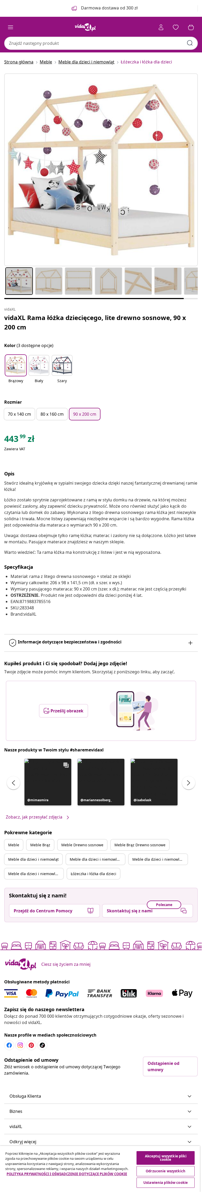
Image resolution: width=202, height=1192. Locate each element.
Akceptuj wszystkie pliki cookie (165, 1158)
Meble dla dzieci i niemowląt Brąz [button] (97, 859)
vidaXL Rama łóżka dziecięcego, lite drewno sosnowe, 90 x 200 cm (95, 322)
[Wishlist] (176, 27)
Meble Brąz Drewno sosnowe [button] (139, 844)
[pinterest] (31, 1045)
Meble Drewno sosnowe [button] (82, 844)
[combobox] (101, 43)
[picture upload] (134, 710)
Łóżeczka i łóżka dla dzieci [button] (93, 873)
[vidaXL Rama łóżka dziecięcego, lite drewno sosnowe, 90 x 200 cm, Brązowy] (101, 170)
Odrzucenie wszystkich (165, 1171)
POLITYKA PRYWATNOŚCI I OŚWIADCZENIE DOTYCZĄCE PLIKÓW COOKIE (67, 1174)
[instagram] (20, 1045)
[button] (15, 372)
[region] (100, 1169)
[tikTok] (42, 1045)
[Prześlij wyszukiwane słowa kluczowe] (190, 43)
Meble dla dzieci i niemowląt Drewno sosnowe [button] (160, 859)
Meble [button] (13, 844)
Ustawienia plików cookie (165, 1182)
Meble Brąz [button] (40, 844)
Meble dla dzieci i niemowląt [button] (33, 859)
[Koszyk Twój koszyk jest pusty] (191, 27)
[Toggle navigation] (10, 27)
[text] (19, 440)
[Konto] (161, 27)
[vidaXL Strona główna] (85, 27)
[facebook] (9, 1045)
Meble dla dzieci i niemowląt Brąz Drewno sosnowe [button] (35, 873)
